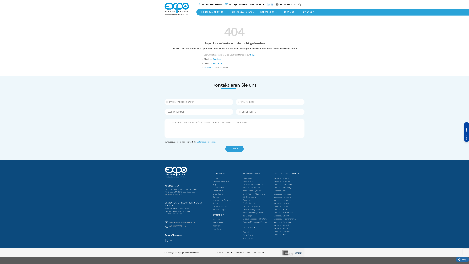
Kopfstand (217, 226)
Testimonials (248, 238)
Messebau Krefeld (281, 225)
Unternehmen (218, 188)
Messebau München (282, 181)
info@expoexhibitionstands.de (182, 222)
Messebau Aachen (281, 228)
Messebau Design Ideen (253, 213)
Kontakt (308, 12)
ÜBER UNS (288, 12)
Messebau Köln (280, 191)
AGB (248, 253)
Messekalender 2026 (221, 181)
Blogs (253, 55)
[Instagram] (272, 4)
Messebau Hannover (282, 200)
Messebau (247, 178)
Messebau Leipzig (281, 203)
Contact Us (209, 67)
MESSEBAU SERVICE (212, 12)
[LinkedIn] (268, 4)
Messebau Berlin (281, 210)
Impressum (240, 253)
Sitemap (220, 253)
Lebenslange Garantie (222, 200)
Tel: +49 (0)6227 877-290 (174, 194)
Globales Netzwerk (221, 206)
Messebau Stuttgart (282, 178)
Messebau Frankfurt (282, 194)
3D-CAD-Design (250, 197)
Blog (214, 184)
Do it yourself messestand (254, 194)
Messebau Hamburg (282, 197)
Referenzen (267, 12)
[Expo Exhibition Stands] (181, 8)
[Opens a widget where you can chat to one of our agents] (462, 260)
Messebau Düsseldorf (283, 184)
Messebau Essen (281, 206)
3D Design (247, 216)
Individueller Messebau (252, 184)
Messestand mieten (251, 188)
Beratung (247, 200)
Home (215, 178)
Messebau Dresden (282, 231)
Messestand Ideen (243, 12)
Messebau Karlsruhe (282, 222)
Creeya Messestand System (255, 219)
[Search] (299, 4)
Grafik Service (249, 203)
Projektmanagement (251, 210)
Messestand (248, 181)
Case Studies (248, 235)
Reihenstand (218, 223)
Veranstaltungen (220, 210)
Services (217, 59)
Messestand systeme (252, 191)
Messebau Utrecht (281, 216)
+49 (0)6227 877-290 (177, 226)
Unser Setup (218, 191)
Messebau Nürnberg (282, 188)
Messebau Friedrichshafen (285, 219)
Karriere (216, 197)
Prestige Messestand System (255, 222)
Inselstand (217, 229)
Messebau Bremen (281, 234)
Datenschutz (258, 253)
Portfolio (217, 63)
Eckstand (216, 220)
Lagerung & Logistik (251, 206)
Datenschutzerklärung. (206, 142)
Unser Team (218, 194)
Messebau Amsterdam (283, 213)
